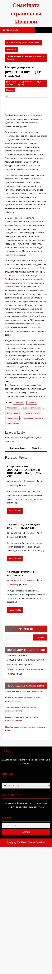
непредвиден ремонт (33, 418)
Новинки (11, 49)
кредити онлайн (33, 413)
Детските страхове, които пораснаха (25, 669)
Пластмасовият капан (18, 655)
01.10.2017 (14, 82)
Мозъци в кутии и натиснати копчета (25, 660)
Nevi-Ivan (29, 82)
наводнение (12, 418)
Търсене (26, 628)
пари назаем (13, 423)
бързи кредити (13, 413)
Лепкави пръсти (15, 674)
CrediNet (18, 403)
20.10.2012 (16, 533)
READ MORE (15, 511)
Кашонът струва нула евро (20, 664)
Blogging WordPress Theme (21, 842)
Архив (4, 781)
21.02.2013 (16, 580)
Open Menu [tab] (12, 30)
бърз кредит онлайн (32, 408)
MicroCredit (12, 408)
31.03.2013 (16, 481)
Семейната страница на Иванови (26, 13)
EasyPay (32, 403)
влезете (19, 437)
